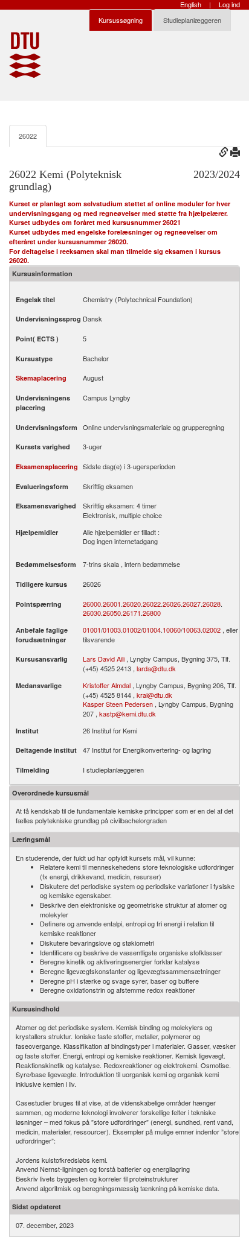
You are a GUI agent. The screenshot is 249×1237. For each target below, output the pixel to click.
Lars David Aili (103, 658)
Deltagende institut (46, 750)
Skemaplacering (41, 377)
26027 (192, 604)
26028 (211, 604)
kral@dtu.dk (154, 695)
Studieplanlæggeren (192, 20)
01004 (152, 629)
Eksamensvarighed (46, 505)
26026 (172, 604)
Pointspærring (39, 604)
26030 (92, 613)
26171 (132, 613)
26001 (112, 604)
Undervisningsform (46, 427)
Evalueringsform (42, 486)
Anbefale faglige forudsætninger (42, 634)
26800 (152, 613)
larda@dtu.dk (156, 668)
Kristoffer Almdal (107, 685)
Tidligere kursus (41, 584)
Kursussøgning (121, 20)
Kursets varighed (43, 446)
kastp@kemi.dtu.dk (127, 713)
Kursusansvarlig (42, 658)
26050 (112, 613)
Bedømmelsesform (46, 564)
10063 (192, 629)
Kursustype (34, 358)
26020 (132, 604)
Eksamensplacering (47, 466)
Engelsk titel (35, 299)
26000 (92, 604)
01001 (92, 629)
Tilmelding (33, 769)
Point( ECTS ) (37, 338)
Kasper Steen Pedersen (118, 704)
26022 (28, 136)
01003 (112, 629)
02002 (211, 629)
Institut (27, 730)
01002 (132, 629)
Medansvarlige (39, 685)
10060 (172, 629)
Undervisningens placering (43, 402)
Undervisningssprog (48, 318)
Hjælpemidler (37, 532)
